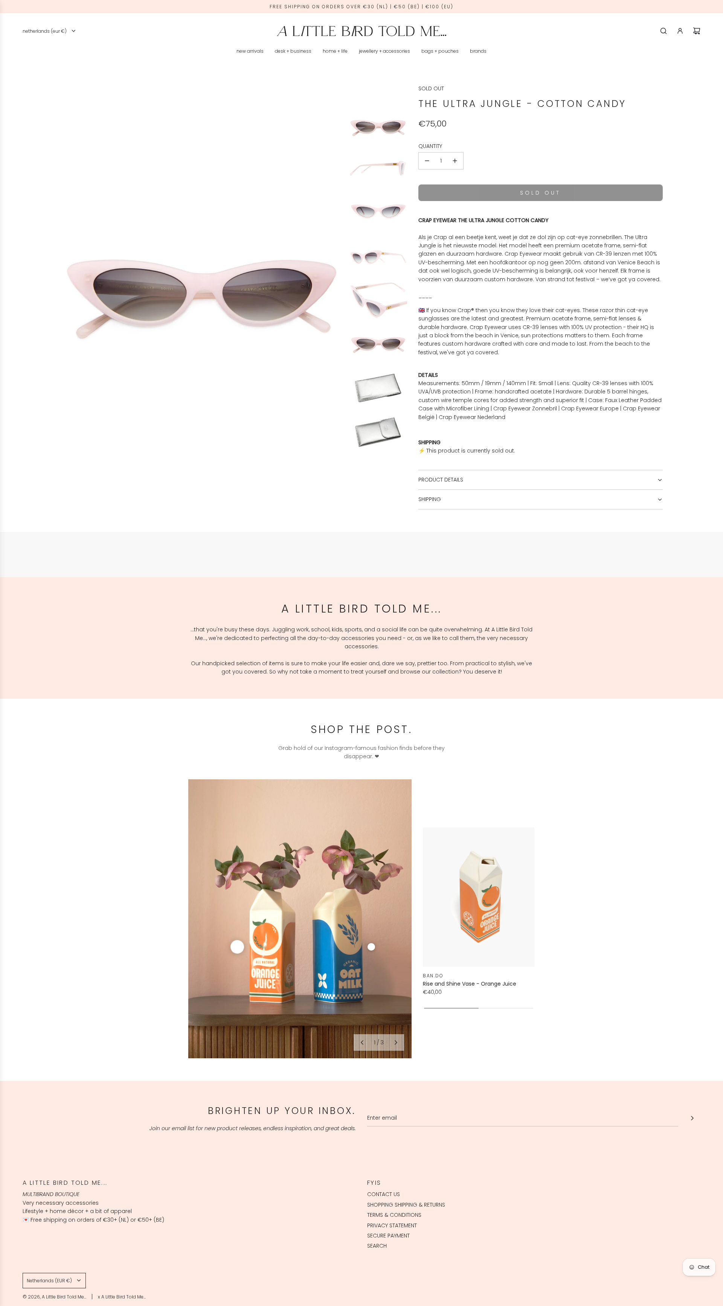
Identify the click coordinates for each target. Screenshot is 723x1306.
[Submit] (692, 1118)
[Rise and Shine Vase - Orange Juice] (478, 897)
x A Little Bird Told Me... (122, 1297)
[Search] (663, 31)
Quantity (430, 146)
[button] (362, 1042)
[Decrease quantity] (427, 160)
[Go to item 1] (237, 947)
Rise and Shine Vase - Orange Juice (469, 984)
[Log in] (680, 31)
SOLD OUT (431, 88)
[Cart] (696, 31)
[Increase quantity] (455, 160)
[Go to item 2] (371, 947)
